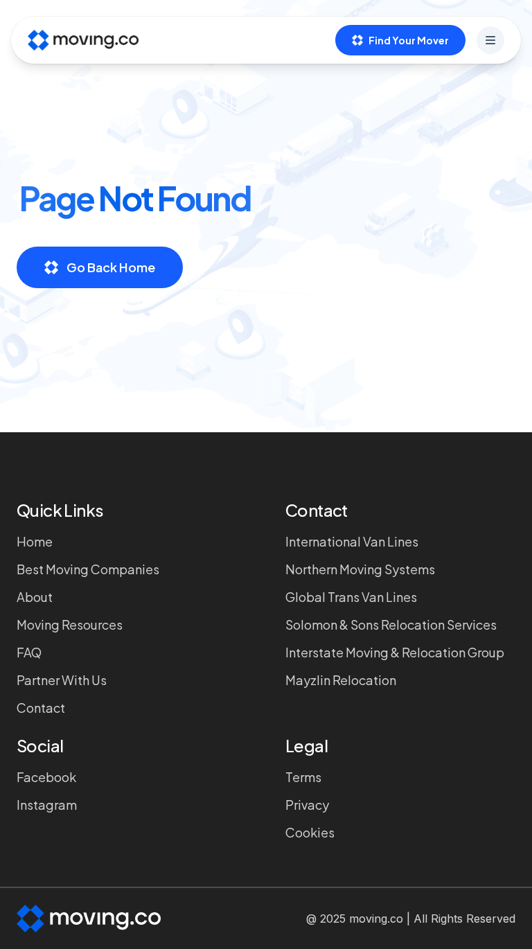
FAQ (29, 652)
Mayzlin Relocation (340, 680)
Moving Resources (70, 624)
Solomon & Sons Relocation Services (391, 624)
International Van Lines (351, 541)
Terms (303, 777)
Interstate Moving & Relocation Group (394, 652)
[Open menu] (490, 40)
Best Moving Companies (88, 569)
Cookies (310, 832)
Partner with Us (62, 680)
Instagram (47, 805)
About (35, 597)
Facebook (46, 777)
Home (35, 541)
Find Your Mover (409, 40)
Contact (41, 708)
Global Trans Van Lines (351, 597)
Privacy (307, 805)
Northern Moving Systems (360, 569)
